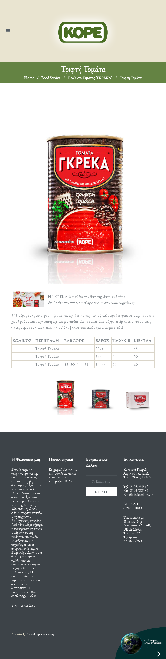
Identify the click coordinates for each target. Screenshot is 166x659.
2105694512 (139, 486)
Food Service (51, 78)
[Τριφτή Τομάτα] (83, 188)
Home (29, 78)
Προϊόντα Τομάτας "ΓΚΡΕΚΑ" (90, 78)
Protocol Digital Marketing (40, 634)
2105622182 (139, 490)
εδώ (77, 481)
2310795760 (132, 541)
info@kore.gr (143, 494)
